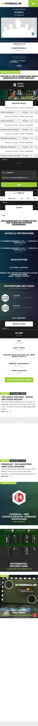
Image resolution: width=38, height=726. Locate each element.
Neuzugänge (35, 207)
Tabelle (20, 193)
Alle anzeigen (18, 318)
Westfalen (23, 9)
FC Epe (19, 333)
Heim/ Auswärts (35, 193)
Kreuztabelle (2, 193)
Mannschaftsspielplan (2, 103)
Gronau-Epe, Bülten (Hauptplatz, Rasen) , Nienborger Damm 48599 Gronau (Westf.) (19, 274)
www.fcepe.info (19, 370)
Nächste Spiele (19, 103)
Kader (19, 207)
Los (19, 185)
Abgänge (2, 207)
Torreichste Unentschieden (35, 323)
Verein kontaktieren (19, 380)
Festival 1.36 (19, 44)
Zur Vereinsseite (19, 15)
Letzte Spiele (35, 103)
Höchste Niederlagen (2, 323)
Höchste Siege (19, 324)
